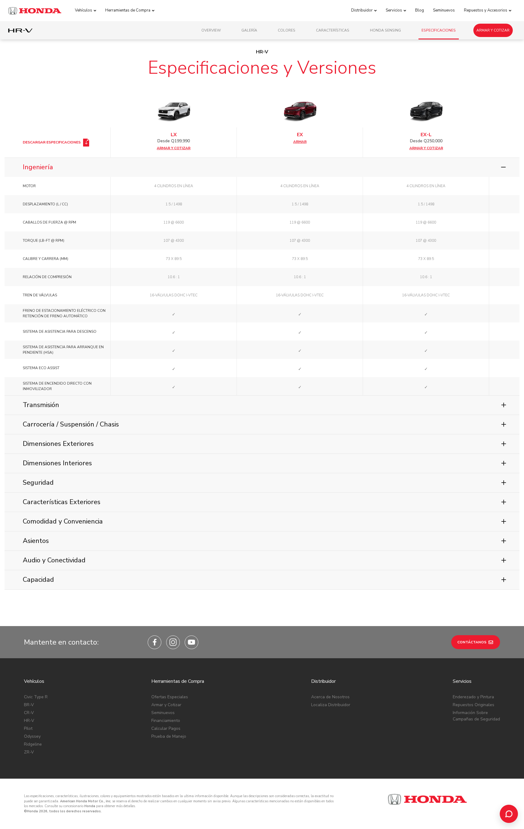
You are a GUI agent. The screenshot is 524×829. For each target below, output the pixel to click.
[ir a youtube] (191, 642)
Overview (211, 30)
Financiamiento (165, 720)
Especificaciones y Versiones (262, 67)
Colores (286, 30)
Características (332, 30)
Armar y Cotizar (492, 30)
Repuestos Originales (473, 705)
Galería (249, 30)
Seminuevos (163, 713)
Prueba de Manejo (168, 736)
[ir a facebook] (154, 642)
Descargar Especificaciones (52, 142)
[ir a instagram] (173, 642)
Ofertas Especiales (169, 697)
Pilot (28, 728)
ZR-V (29, 752)
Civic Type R (36, 697)
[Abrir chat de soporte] (509, 814)
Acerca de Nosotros (330, 697)
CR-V (29, 713)
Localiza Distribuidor (330, 705)
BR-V (29, 705)
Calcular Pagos (165, 728)
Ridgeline (33, 744)
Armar (300, 141)
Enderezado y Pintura (473, 697)
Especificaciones (439, 30)
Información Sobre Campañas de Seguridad (476, 716)
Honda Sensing (385, 30)
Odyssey (32, 736)
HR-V (29, 720)
